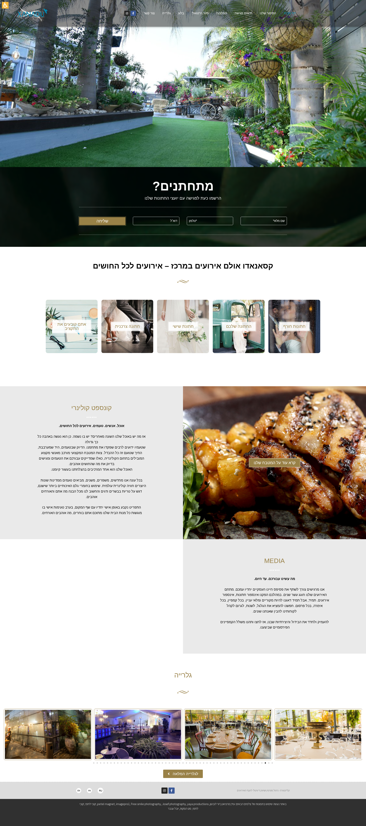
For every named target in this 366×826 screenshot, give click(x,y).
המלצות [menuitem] (221, 13)
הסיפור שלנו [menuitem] (268, 13)
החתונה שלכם (238, 326)
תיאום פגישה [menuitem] (243, 13)
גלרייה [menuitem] (166, 13)
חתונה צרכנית (127, 326)
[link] (133, 13)
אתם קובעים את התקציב (71, 326)
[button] (183, 83)
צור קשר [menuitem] (149, 13)
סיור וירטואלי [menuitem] (200, 13)
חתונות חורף (294, 326)
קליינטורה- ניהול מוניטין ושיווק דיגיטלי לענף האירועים (263, 790)
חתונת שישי (183, 326)
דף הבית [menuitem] (289, 13)
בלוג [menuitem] (181, 13)
